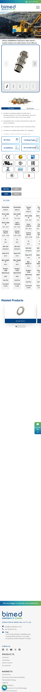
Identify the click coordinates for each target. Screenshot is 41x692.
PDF (5, 276)
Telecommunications (9, 691)
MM (6, 194)
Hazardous (6, 660)
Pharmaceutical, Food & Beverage (14, 688)
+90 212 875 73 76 (10, 629)
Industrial (5, 657)
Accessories (6, 665)
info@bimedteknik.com (13, 627)
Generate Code (5, 285)
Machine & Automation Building (13, 677)
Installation (8, 148)
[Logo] (8, 7)
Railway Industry (7, 685)
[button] (34, 63)
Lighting (5, 683)
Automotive (6, 674)
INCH (16, 194)
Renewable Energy (9, 680)
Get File (5, 280)
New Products (7, 663)
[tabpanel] (20, 68)
